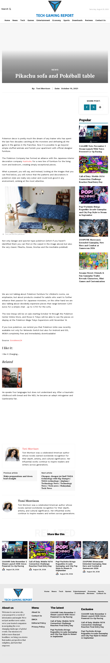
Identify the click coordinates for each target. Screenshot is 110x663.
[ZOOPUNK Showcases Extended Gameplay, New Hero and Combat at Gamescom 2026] (93, 228)
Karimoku (27, 161)
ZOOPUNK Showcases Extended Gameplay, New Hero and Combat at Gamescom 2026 (91, 243)
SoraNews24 (16, 340)
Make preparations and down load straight (18, 477)
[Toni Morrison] (9, 506)
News (55, 70)
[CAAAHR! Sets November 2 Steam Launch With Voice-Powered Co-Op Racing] (93, 134)
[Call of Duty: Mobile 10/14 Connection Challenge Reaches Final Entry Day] (93, 164)
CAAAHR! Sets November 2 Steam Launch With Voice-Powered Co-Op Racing (92, 149)
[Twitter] (93, 107)
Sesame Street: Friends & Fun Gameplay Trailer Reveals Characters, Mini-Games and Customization (92, 277)
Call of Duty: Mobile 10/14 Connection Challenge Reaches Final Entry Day (91, 179)
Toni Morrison (43, 88)
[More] (100, 107)
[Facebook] (87, 107)
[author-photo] (4, 569)
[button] (6, 9)
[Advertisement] (38, 117)
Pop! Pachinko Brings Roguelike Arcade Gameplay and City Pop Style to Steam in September (93, 210)
